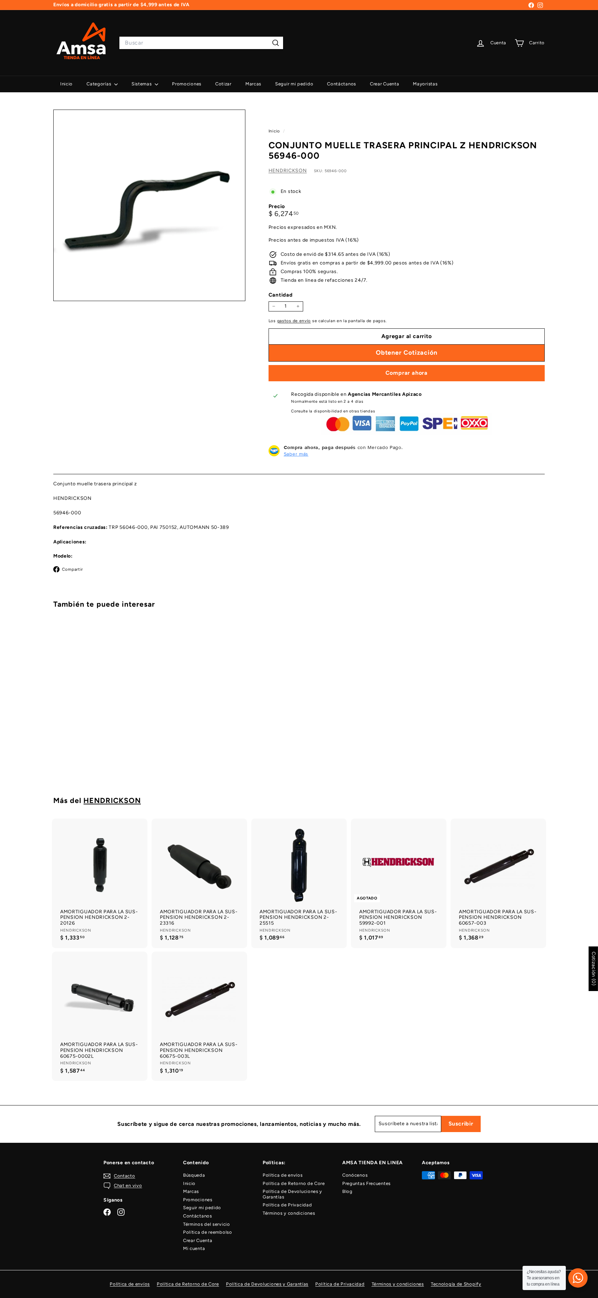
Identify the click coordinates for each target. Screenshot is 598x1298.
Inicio (66, 83)
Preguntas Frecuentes (366, 1183)
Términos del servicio (206, 1224)
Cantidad (281, 295)
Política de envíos (283, 1175)
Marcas (253, 83)
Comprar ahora (407, 373)
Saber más (296, 453)
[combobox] (201, 42)
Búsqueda (194, 1175)
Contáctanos (341, 83)
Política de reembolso (207, 1232)
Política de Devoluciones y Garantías (292, 1194)
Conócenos (355, 1175)
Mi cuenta (194, 1248)
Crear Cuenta (384, 83)
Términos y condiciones (289, 1213)
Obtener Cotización (91, 757)
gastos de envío (294, 320)
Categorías (99, 83)
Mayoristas (425, 83)
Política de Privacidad (287, 1204)
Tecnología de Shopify (456, 1284)
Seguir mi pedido (294, 83)
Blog (347, 1191)
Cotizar (223, 83)
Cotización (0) (594, 969)
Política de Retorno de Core (294, 1183)
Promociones (186, 83)
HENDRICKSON (288, 170)
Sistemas (142, 83)
